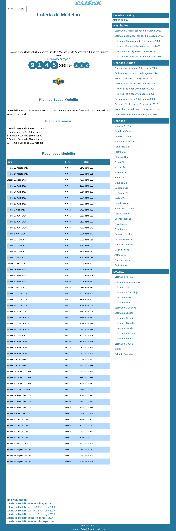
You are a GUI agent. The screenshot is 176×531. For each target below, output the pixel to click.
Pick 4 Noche (121, 224)
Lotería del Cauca (123, 344)
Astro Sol (119, 177)
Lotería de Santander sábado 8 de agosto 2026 (138, 36)
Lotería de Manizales (125, 307)
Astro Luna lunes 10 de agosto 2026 (133, 78)
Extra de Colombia (123, 354)
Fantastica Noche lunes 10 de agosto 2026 (136, 109)
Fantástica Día (121, 146)
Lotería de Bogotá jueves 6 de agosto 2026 (136, 51)
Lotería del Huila (122, 287)
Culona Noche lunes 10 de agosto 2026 (135, 99)
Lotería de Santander (125, 333)
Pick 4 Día (119, 162)
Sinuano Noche (122, 260)
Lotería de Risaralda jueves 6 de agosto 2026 (137, 56)
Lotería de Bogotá (123, 313)
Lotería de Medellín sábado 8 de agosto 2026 (137, 30)
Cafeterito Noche (123, 234)
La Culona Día (121, 193)
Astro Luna (120, 255)
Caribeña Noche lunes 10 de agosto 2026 (136, 73)
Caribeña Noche (122, 265)
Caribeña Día (121, 188)
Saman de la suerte (124, 141)
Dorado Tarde (121, 203)
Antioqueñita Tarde (124, 208)
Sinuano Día (120, 183)
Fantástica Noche (123, 244)
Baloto (21, 9)
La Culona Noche (123, 239)
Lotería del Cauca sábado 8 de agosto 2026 (137, 41)
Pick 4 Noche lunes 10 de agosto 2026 (134, 94)
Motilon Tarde (121, 198)
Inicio (10, 9)
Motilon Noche (121, 249)
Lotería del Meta (122, 302)
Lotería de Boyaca (123, 338)
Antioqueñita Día (123, 126)
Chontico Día (121, 157)
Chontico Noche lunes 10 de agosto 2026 (135, 114)
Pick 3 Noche (121, 229)
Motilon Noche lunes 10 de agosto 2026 (135, 83)
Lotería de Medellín (58, 14)
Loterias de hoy (120, 20)
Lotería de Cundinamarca (127, 282)
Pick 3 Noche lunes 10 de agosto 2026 (134, 88)
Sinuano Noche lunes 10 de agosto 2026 (135, 68)
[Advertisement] (58, 33)
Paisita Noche (121, 213)
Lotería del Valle (122, 297)
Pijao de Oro (120, 172)
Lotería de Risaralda (124, 323)
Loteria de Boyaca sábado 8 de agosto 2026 (137, 46)
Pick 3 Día (119, 167)
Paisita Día (120, 152)
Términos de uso (96, 529)
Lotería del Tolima (123, 277)
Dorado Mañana (122, 131)
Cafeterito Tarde (122, 136)
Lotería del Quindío (124, 318)
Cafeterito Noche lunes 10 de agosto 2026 (136, 104)
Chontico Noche (122, 219)
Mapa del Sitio (78, 529)
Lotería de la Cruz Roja (126, 292)
